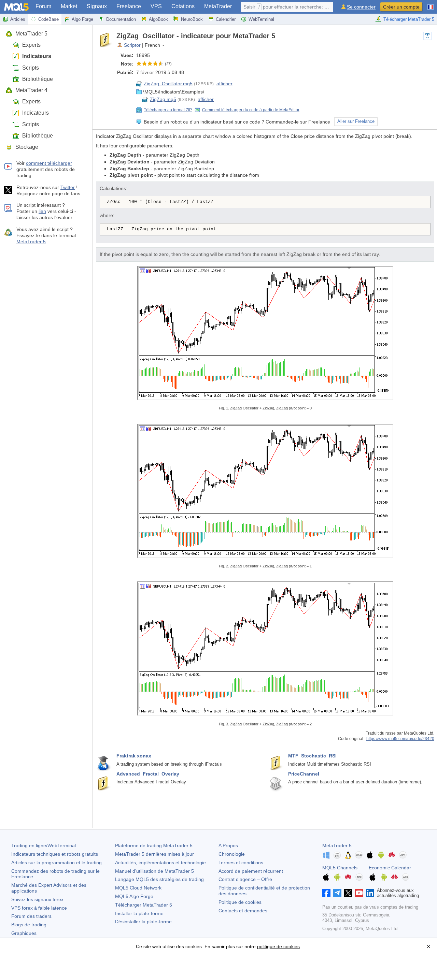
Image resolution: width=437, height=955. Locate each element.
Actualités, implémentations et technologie (160, 862)
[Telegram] (337, 893)
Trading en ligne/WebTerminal (43, 845)
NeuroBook (192, 19)
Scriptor (132, 45)
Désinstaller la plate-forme (143, 921)
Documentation (121, 19)
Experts (31, 45)
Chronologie (231, 854)
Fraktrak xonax (133, 755)
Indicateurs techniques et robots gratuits (54, 854)
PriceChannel (303, 774)
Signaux (97, 6)
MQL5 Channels (339, 867)
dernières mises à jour (154, 854)
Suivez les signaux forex (37, 899)
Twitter (67, 187)
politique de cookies (278, 946)
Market (69, 6)
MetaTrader (218, 6)
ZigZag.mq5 (163, 99)
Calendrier (226, 19)
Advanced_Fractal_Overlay (147, 774)
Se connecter (361, 7)
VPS (156, 6)
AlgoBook (158, 19)
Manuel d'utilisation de (154, 871)
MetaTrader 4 (31, 90)
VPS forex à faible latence (39, 908)
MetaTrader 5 (31, 34)
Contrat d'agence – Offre (245, 879)
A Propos (228, 845)
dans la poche (427, 36)
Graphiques (24, 933)
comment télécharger (49, 163)
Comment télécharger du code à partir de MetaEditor (250, 109)
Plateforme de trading (154, 845)
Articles (17, 19)
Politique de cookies (240, 902)
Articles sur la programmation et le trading (56, 862)
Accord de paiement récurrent (250, 871)
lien (42, 211)
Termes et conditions (240, 862)
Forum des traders (31, 916)
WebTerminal (261, 19)
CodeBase (48, 19)
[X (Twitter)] (348, 893)
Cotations (183, 6)
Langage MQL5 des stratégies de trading (159, 879)
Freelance (128, 6)
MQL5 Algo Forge (134, 896)
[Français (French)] (430, 4)
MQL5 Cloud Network (138, 888)
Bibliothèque (37, 79)
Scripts (30, 68)
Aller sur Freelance (356, 121)
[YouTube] (359, 893)
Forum (43, 6)
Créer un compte (401, 7)
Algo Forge (82, 19)
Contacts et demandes (242, 910)
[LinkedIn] (370, 893)
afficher (224, 83)
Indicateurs (36, 56)
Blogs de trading (28, 924)
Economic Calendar (390, 867)
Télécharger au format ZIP (168, 109)
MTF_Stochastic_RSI (312, 755)
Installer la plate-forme (139, 913)
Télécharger (143, 905)
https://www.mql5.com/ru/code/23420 (400, 738)
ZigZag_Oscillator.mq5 (168, 83)
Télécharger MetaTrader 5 (408, 19)
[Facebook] (326, 893)
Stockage (26, 147)
